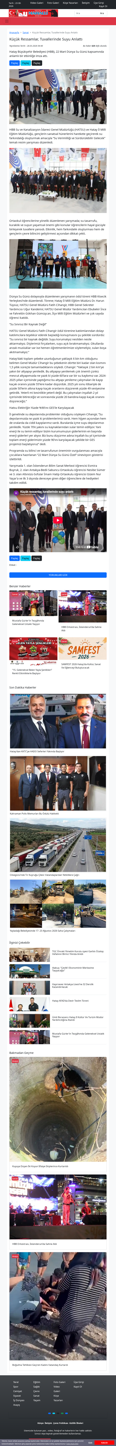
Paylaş (14, 63)
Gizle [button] (90, 1442)
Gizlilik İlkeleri (76, 1423)
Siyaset (17, 1395)
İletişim (48, 1423)
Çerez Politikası (60, 1423)
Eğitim (36, 1382)
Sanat (26, 32)
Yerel (16, 1382)
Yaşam (36, 1400)
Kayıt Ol (78, 1386)
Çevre (36, 1391)
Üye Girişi (79, 1382)
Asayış (16, 1404)
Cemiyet (17, 1391)
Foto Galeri (59, 1382)
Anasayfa (14, 32)
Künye (40, 1423)
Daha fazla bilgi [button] (72, 1444)
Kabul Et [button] (104, 1442)
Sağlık (36, 1386)
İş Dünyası (18, 1400)
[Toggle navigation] (7, 21)
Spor (15, 1386)
